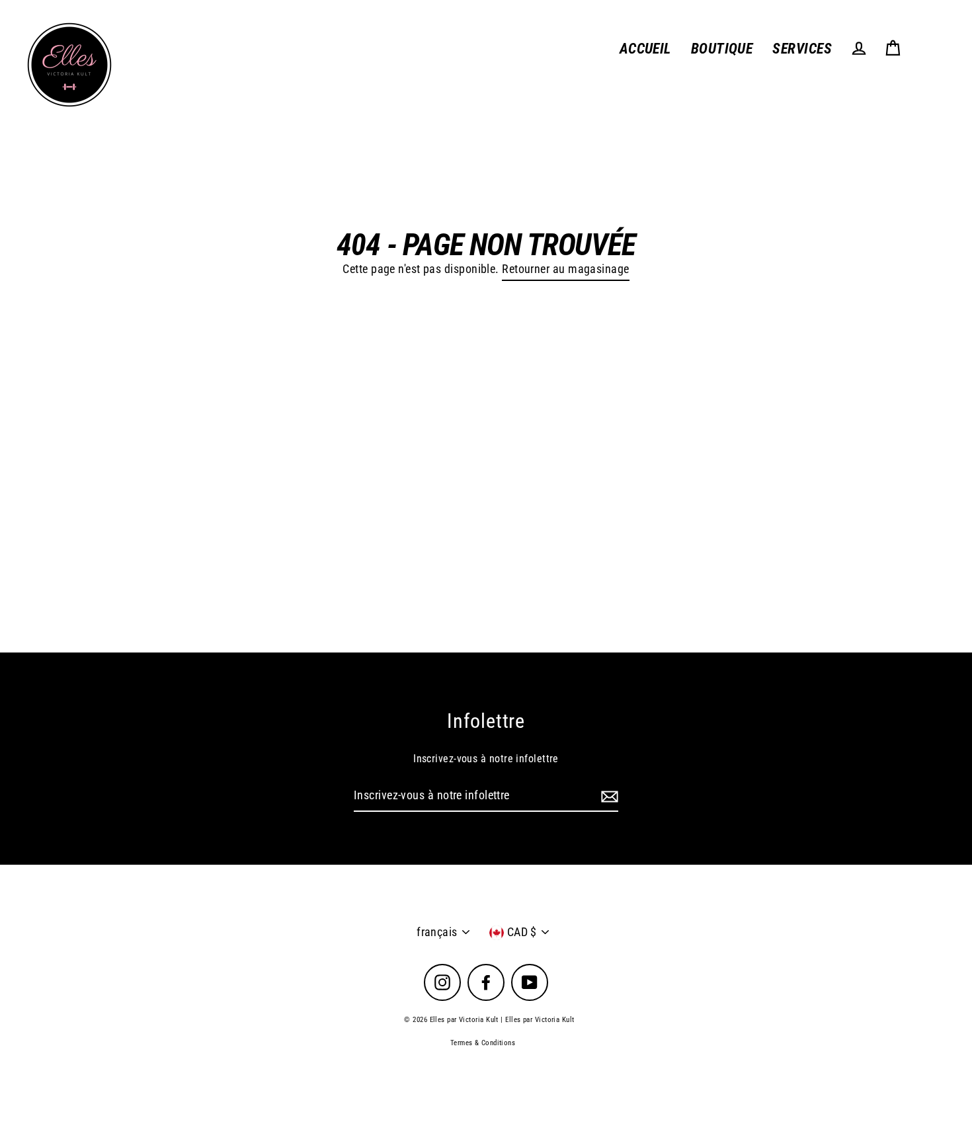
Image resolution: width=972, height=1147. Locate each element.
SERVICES (802, 48)
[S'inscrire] (607, 796)
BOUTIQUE (722, 48)
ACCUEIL (645, 48)
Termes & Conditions (483, 1043)
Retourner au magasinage (565, 269)
